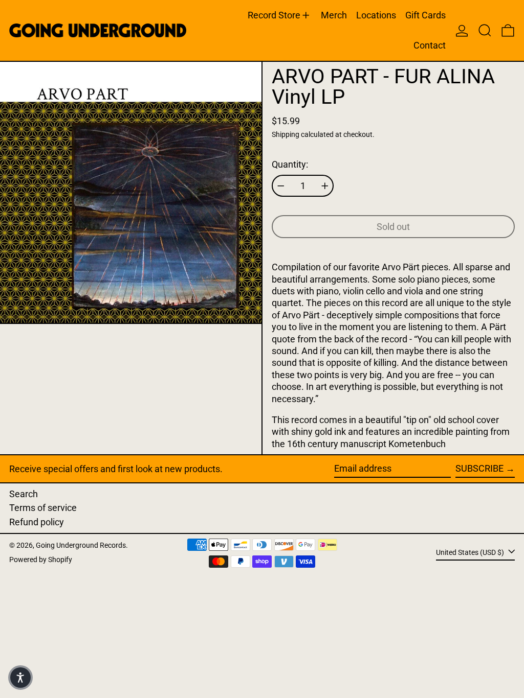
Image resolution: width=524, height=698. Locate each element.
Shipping (285, 134)
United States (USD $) (471, 552)
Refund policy (36, 522)
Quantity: (290, 164)
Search (23, 493)
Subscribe (479, 468)
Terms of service (43, 507)
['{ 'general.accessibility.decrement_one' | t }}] (281, 186)
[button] (485, 30)
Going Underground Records (81, 545)
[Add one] (325, 186)
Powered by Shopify (40, 559)
